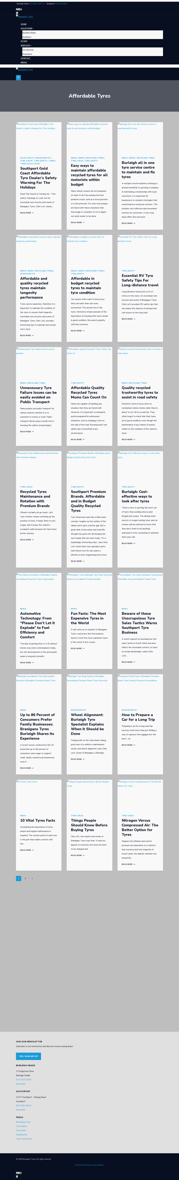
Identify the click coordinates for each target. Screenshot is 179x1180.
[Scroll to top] (6, 1175)
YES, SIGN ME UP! (28, 1056)
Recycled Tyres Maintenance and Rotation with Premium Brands (35, 498)
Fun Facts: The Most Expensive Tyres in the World (88, 618)
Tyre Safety (40, 161)
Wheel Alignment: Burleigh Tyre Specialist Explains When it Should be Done (87, 724)
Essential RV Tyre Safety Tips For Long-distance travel (140, 280)
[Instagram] (19, 9)
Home (24, 24)
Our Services (28, 49)
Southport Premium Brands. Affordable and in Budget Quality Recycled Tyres (88, 501)
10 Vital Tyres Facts (37, 820)
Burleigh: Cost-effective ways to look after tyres (137, 496)
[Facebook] (17, 9)
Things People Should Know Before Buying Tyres (89, 825)
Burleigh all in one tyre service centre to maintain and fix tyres (138, 169)
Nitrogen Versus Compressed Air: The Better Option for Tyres (140, 827)
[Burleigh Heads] (21, 9)
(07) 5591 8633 (61, 4)
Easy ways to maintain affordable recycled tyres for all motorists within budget (89, 175)
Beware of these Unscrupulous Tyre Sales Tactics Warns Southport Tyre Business (139, 623)
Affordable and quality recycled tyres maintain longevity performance (34, 288)
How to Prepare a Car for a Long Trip (138, 717)
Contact (26, 58)
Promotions (27, 54)
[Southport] (89, 13)
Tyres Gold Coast (30, 163)
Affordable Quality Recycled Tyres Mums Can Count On (89, 392)
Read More (27, 213)
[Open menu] (18, 77)
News (82, 158)
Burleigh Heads (29, 32)
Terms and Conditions (95, 1165)
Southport (26, 37)
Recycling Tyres (95, 158)
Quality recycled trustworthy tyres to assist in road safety (140, 392)
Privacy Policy (80, 1165)
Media (24, 62)
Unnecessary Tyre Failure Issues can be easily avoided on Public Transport (38, 394)
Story (24, 41)
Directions (20, 1083)
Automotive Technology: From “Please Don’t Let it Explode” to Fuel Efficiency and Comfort (37, 625)
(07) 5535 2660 (36, 4)
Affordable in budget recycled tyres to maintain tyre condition (86, 285)
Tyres (52, 161)
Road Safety (27, 158)
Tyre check (26, 161)
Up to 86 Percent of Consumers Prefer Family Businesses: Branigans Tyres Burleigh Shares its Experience (37, 726)
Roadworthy (43, 158)
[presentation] (38, 137)
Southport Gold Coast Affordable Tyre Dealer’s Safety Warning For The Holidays (38, 178)
